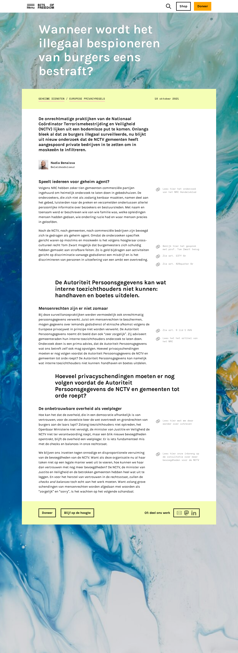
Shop (183, 6)
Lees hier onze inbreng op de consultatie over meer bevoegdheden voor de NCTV (181, 457)
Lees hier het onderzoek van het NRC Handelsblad (179, 190)
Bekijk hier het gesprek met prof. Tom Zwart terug (181, 247)
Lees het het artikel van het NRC (180, 340)
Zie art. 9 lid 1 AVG (177, 330)
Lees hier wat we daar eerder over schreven (178, 422)
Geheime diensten (51, 99)
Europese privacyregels (87, 99)
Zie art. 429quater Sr (178, 263)
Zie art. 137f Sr (174, 255)
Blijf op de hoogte (77, 513)
